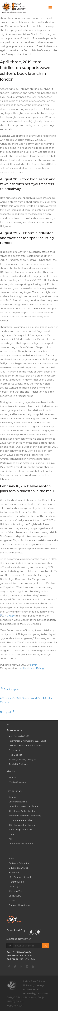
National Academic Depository (25, 815)
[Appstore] (31, 932)
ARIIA (11, 858)
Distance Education (19, 863)
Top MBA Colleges (18, 764)
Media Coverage (18, 782)
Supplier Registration (20, 905)
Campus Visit (15, 891)
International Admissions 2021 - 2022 (27, 741)
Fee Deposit (15, 754)
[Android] (38, 932)
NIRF (11, 839)
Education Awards (18, 868)
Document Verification (21, 843)
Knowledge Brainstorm (21, 829)
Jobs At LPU (15, 895)
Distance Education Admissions (25, 745)
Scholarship (15, 750)
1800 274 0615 (27, 959)
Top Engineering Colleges (22, 759)
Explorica (14, 872)
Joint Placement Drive (20, 820)
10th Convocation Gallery (22, 825)
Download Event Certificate (23, 806)
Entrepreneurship (18, 801)
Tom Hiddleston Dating (31, 668)
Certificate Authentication (22, 811)
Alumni (12, 797)
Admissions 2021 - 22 (19, 736)
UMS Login (14, 886)
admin (33, 664)
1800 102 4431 (27, 955)
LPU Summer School (20, 877)
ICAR (11, 834)
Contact (13, 900)
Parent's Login (16, 881)
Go (45, 945)
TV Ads (12, 777)
